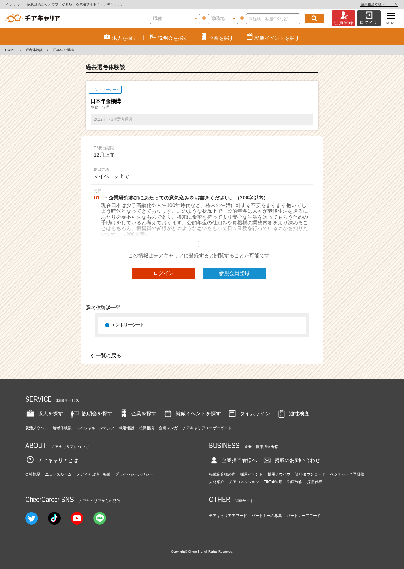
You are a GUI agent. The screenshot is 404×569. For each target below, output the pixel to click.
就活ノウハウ (36, 428)
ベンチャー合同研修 (347, 474)
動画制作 (294, 482)
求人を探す (50, 413)
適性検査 (299, 413)
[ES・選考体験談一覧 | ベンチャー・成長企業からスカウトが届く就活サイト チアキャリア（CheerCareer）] (32, 18)
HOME (10, 50)
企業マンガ (168, 428)
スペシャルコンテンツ (95, 428)
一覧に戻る (108, 355)
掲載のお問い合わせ (297, 460)
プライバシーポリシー (134, 474)
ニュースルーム (58, 474)
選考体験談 (34, 50)
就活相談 (126, 428)
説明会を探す (97, 413)
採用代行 (314, 482)
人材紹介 (216, 482)
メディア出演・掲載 (93, 474)
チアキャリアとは (58, 460)
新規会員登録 (234, 273)
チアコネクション (244, 482)
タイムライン (255, 413)
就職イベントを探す (198, 413)
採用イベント (251, 474)
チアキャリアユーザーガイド (207, 428)
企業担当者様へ (379, 4)
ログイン (163, 273)
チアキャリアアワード (228, 515)
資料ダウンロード (310, 474)
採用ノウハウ (279, 474)
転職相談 (146, 428)
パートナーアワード (304, 515)
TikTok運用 (273, 482)
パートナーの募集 (267, 515)
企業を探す (144, 413)
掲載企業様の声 (222, 474)
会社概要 (32, 474)
